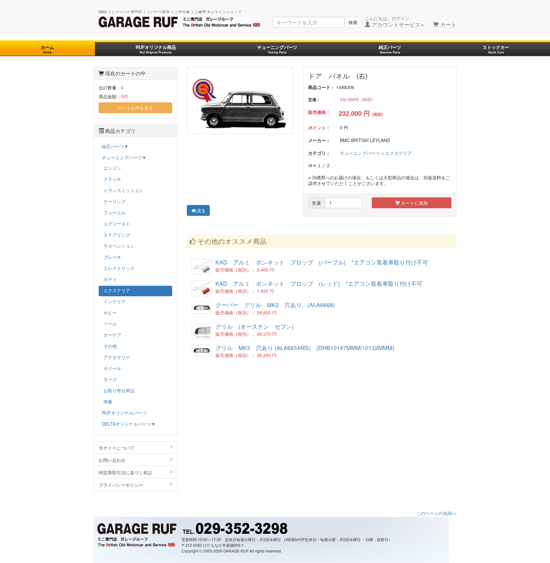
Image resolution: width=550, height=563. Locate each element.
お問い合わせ (112, 460)
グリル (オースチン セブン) (254, 326)
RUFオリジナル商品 (156, 49)
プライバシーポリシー (121, 485)
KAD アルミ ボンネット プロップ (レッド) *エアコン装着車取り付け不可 (318, 283)
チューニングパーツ (277, 49)
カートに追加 (414, 203)
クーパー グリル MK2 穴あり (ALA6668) (275, 305)
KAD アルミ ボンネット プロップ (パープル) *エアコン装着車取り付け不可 (321, 262)
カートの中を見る (135, 108)
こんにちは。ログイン (392, 21)
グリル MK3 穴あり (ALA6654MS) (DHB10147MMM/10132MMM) (304, 348)
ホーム (47, 49)
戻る (200, 210)
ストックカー (496, 49)
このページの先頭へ (436, 513)
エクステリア (398, 153)
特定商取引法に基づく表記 (125, 472)
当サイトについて (116, 447)
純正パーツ (390, 49)
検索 (353, 22)
